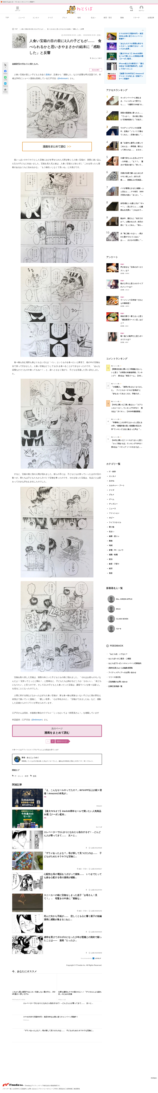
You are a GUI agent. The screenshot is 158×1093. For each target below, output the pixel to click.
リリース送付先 (113, 677)
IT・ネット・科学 (21, 776)
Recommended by (86, 958)
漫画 (48, 74)
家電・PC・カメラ (116, 550)
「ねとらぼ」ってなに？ (117, 654)
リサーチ (136, 18)
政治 (110, 559)
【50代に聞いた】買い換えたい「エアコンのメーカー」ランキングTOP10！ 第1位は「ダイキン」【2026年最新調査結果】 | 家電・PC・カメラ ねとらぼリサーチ (127, 411)
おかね (111, 481)
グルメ (64, 18)
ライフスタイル (115, 522)
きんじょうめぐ (97, 58)
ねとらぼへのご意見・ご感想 (118, 659)
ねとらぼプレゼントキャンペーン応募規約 (123, 663)
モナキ (118, 629)
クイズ (50, 18)
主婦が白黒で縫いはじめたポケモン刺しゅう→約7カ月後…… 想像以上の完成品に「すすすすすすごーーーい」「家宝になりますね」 (131, 179)
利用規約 (154, 1078)
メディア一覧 (7, 1089)
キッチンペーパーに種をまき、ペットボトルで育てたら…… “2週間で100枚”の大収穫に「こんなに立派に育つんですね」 (131, 104)
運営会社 (62, 1089)
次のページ (62, 741)
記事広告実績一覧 (114, 686)
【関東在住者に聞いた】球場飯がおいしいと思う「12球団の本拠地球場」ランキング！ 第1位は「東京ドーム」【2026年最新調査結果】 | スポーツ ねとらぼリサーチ (127, 376)
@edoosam (63, 78)
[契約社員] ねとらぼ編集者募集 (119, 668)
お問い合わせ (32, 1089)
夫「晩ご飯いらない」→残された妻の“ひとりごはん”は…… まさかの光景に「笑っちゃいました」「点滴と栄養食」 (131, 240)
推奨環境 (77, 1089)
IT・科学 (112, 472)
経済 (110, 568)
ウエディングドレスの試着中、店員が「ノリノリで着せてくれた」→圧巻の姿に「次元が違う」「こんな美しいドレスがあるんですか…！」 (131, 134)
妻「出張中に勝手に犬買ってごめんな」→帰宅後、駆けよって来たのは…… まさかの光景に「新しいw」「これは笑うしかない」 (131, 149)
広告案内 (23, 1089)
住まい (93, 18)
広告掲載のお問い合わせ (117, 682)
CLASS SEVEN (122, 619)
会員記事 (151, 18)
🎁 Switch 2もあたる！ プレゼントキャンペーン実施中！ (18, 2)
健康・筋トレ (114, 536)
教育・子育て (114, 564)
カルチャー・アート (117, 485)
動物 (122, 18)
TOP (7, 18)
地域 (79, 18)
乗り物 (111, 527)
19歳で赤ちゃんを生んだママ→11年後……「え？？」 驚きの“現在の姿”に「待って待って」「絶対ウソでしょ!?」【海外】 (131, 164)
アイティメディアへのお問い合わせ (121, 672)
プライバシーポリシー (45, 1089)
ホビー (111, 518)
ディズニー (113, 504)
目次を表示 (95, 70)
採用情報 (69, 1089)
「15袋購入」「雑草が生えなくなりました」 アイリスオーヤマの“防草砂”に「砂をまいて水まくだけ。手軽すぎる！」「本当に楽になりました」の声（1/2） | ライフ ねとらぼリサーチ (127, 393)
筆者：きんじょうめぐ (30, 758)
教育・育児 (108, 18)
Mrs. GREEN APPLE (124, 599)
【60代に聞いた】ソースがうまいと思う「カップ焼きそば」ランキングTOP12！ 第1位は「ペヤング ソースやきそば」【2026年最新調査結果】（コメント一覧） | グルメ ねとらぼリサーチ (127, 447)
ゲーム (111, 499)
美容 (110, 573)
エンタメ (36, 18)
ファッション (114, 513)
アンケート (112, 257)
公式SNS (16, 1089)
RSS (56, 1089)
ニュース (21, 18)
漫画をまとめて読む (57, 732)
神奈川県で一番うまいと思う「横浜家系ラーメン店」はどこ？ (131, 319)
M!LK (118, 609)
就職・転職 (113, 555)
